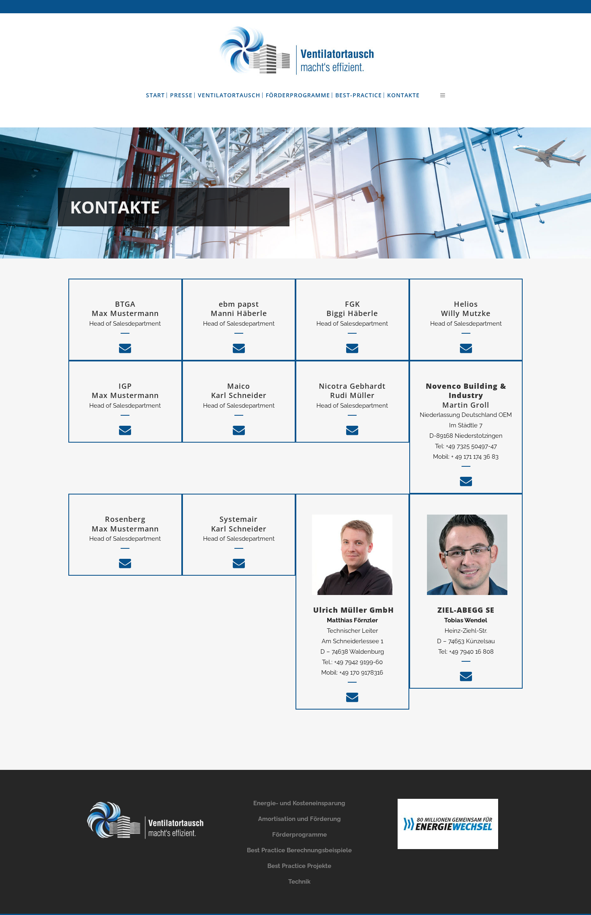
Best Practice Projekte (299, 866)
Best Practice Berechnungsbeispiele (299, 850)
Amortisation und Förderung (299, 819)
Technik (299, 881)
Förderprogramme (299, 834)
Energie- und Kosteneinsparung (299, 803)
